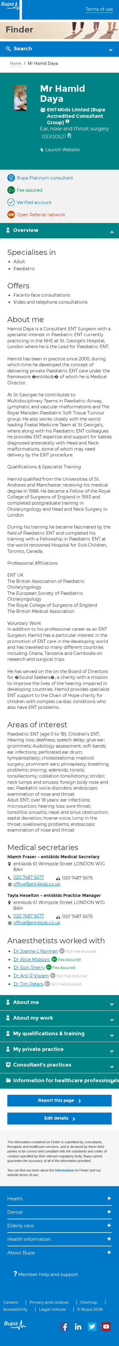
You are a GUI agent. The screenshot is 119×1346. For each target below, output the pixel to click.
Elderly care (20, 1226)
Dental (15, 1212)
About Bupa (21, 1253)
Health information (29, 1239)
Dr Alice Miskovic (31, 959)
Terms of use (99, 9)
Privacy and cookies (49, 1302)
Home (15, 63)
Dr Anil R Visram (31, 976)
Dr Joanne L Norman (35, 951)
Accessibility (15, 1309)
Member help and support (47, 1274)
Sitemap (88, 1302)
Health (15, 1199)
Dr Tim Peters (28, 984)
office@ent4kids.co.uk (36, 884)
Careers (10, 1302)
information (64, 1170)
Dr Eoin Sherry (29, 967)
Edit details (57, 1118)
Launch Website (62, 149)
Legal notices (52, 1309)
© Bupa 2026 (90, 1309)
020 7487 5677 (28, 877)
